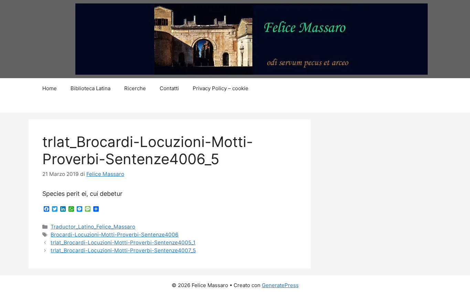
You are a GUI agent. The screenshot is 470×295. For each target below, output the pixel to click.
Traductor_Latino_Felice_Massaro (93, 226)
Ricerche (135, 88)
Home (49, 88)
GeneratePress (280, 285)
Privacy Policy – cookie (220, 88)
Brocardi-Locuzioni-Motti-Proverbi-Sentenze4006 (115, 234)
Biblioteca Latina (90, 88)
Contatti (169, 88)
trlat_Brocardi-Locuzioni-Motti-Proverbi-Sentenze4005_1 (123, 242)
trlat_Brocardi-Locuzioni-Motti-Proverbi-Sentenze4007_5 (123, 250)
